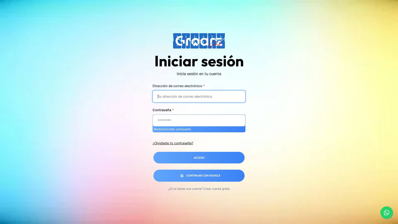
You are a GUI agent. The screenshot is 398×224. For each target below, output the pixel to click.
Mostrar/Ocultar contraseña (172, 129)
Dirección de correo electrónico (179, 86)
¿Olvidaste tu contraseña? (173, 143)
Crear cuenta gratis (217, 188)
